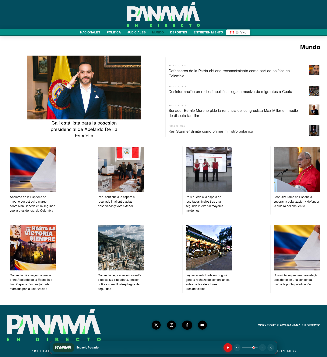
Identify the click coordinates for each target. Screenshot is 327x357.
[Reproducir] (227, 347)
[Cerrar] (270, 347)
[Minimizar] (262, 347)
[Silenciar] (237, 347)
